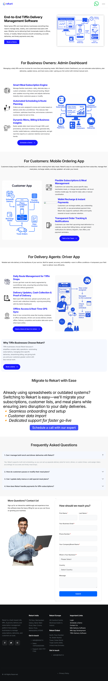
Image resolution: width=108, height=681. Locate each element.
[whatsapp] (96, 3)
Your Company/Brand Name (69, 544)
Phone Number (65, 534)
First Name (63, 513)
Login (72, 620)
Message (62, 576)
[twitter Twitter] (11, 642)
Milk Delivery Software (78, 628)
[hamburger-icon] (103, 4)
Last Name (83, 513)
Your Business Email (66, 524)
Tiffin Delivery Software (78, 633)
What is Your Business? (68, 555)
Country (62, 565)
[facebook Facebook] (4, 642)
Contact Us (74, 625)
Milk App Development (78, 630)
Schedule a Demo (76, 623)
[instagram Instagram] (17, 642)
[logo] (8, 615)
